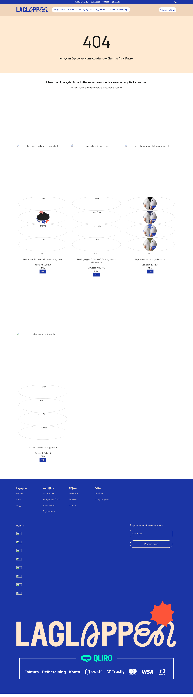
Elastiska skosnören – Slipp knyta (43, 447)
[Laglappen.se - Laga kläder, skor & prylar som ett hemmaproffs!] (32, 9)
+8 (149, 253)
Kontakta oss (48, 493)
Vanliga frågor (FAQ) (51, 499)
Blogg (18, 505)
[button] (175, 2)
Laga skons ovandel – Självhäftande (150, 259)
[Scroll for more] (4, 19)
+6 (42, 253)
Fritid (92, 9)
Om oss (19, 493)
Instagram (73, 493)
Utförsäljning (122, 9)
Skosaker (70, 9)
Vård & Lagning (82, 9)
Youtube (72, 505)
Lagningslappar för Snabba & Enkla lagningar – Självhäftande (96, 261)
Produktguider (49, 505)
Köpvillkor (99, 493)
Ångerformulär (49, 511)
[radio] (43, 203)
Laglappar (58, 9)
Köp (42, 271)
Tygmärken (100, 9)
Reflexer (112, 9)
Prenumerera (151, 544)
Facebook (73, 499)
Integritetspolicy (102, 499)
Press (18, 499)
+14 (42, 442)
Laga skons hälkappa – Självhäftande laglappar (42, 259)
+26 (95, 253)
